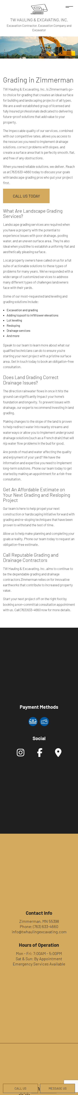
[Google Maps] (58, 754)
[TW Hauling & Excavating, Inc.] (39, 9)
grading (26, 95)
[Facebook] (39, 754)
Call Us (20, 1088)
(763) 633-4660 (45, 926)
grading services (32, 224)
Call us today (26, 196)
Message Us (58, 1088)
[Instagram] (20, 754)
